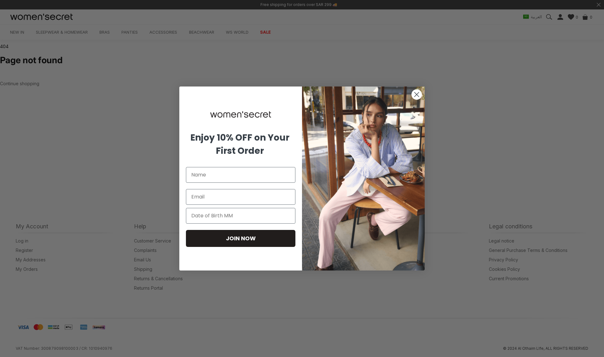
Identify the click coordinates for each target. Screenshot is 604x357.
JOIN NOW (241, 238)
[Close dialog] (416, 94)
